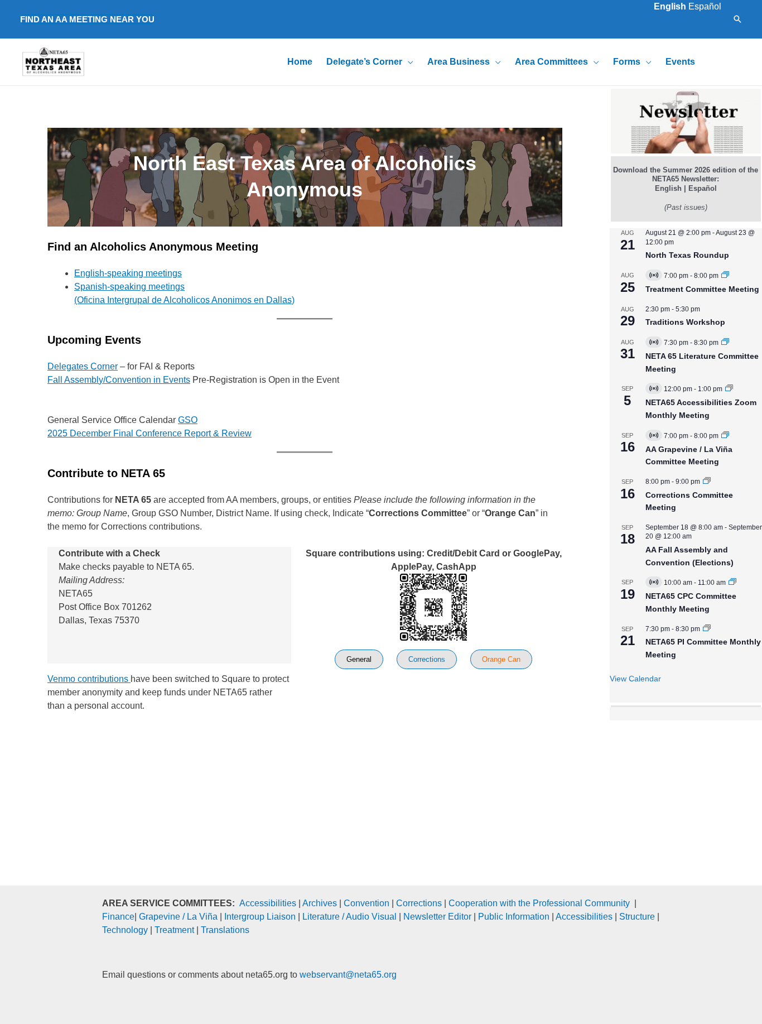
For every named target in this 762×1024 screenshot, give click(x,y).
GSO (187, 420)
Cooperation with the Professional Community (539, 903)
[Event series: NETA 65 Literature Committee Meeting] (725, 343)
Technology (125, 930)
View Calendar (635, 678)
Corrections (426, 659)
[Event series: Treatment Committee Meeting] (725, 276)
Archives (319, 903)
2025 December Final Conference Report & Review (149, 433)
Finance (118, 916)
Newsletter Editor (437, 916)
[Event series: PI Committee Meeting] (707, 629)
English (670, 6)
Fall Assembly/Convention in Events (118, 379)
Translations (225, 930)
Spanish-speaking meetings (129, 286)
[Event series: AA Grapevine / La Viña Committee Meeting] (725, 436)
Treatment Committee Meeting (702, 289)
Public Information (513, 916)
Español (704, 6)
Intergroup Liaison (260, 916)
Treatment (174, 930)
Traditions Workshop (685, 322)
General (359, 659)
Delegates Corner (82, 366)
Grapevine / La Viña (178, 916)
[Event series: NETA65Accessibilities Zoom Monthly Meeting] (729, 389)
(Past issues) (685, 207)
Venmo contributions (89, 679)
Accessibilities (267, 903)
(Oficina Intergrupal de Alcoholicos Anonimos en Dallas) (184, 300)
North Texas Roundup (687, 255)
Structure (637, 916)
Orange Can (501, 659)
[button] (87, 19)
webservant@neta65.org (348, 974)
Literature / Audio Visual (349, 916)
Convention (366, 903)
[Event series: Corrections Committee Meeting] (707, 481)
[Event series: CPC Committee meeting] (732, 582)
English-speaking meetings (128, 273)
